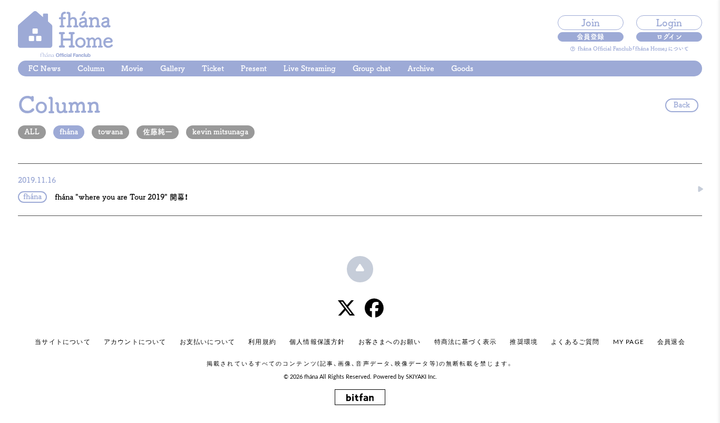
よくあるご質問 (575, 342)
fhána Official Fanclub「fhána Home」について (633, 48)
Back (682, 105)
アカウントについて (135, 342)
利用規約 (262, 342)
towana (110, 131)
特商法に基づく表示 (465, 342)
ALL (32, 131)
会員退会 (671, 342)
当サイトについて (63, 342)
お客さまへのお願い (389, 342)
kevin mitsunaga (220, 131)
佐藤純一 (157, 131)
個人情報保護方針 (317, 342)
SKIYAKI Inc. (421, 377)
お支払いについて (208, 342)
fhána (69, 131)
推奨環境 (524, 342)
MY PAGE (628, 342)
